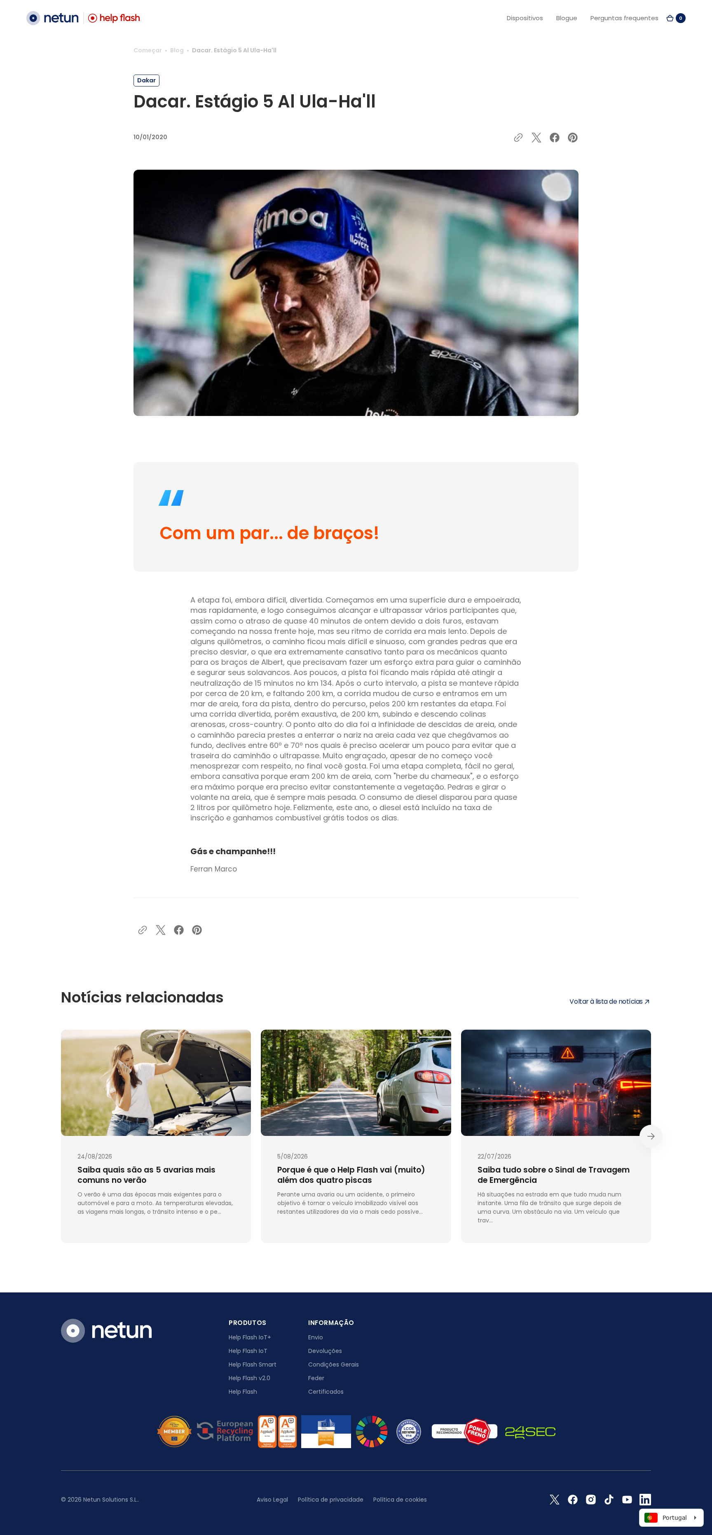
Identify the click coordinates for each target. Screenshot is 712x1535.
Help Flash (243, 1392)
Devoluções (325, 1351)
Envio (315, 1337)
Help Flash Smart (252, 1364)
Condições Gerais (333, 1364)
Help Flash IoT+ (250, 1337)
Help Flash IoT (248, 1351)
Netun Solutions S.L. (110, 1499)
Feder (316, 1378)
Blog (177, 50)
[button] (676, 18)
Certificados (326, 1392)
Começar (148, 50)
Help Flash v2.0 (249, 1378)
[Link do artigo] (156, 1136)
